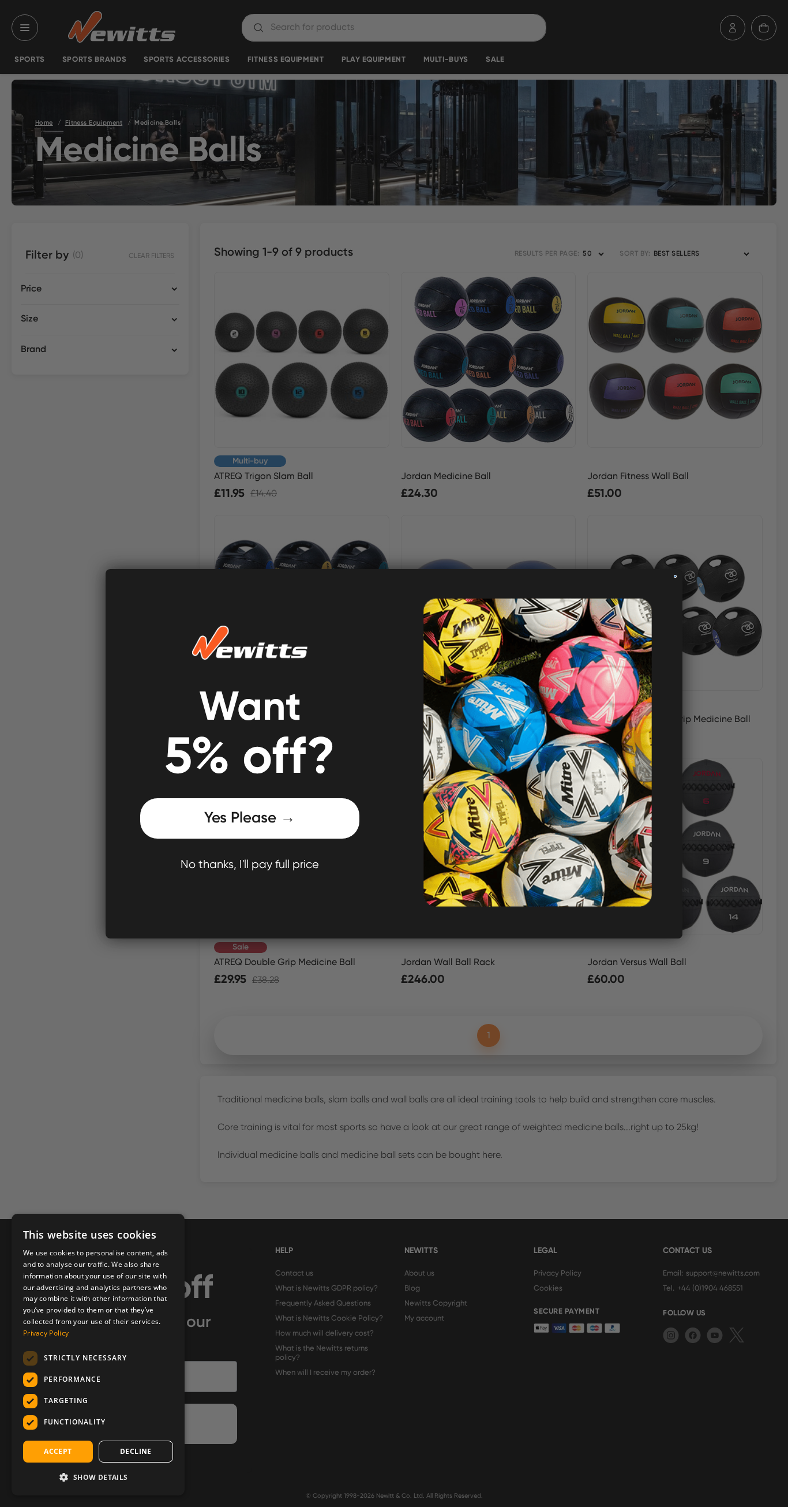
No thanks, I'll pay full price (250, 865)
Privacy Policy (46, 1333)
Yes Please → (249, 818)
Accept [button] (58, 1451)
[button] (98, 1477)
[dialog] (98, 1354)
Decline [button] (136, 1451)
